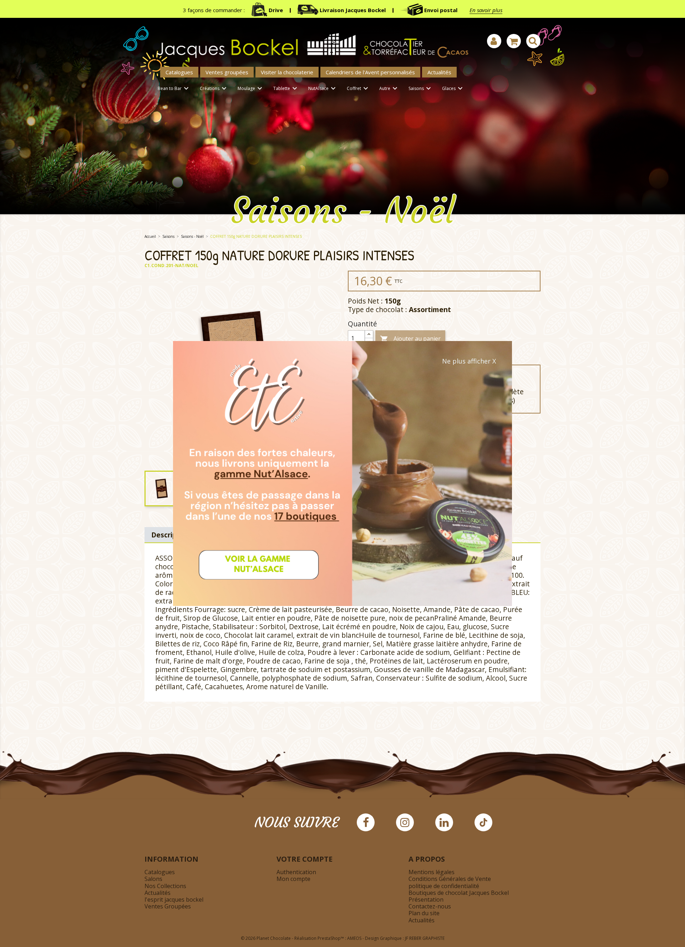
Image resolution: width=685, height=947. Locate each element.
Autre (389, 88)
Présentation (426, 899)
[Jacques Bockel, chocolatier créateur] (308, 41)
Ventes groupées (227, 72)
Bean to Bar (174, 88)
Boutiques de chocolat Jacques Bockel (459, 893)
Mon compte (293, 879)
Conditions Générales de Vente (450, 879)
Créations (214, 88)
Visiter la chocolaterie (287, 72)
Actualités (439, 72)
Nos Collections (165, 886)
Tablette (286, 88)
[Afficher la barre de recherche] (533, 41)
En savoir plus (486, 10)
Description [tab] (170, 535)
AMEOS (354, 938)
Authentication (296, 872)
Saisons (421, 88)
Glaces (453, 88)
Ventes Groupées (167, 906)
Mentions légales (432, 872)
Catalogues (179, 72)
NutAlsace (323, 88)
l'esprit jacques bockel (173, 899)
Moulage (251, 88)
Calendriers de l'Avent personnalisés (370, 72)
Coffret (358, 88)
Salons (153, 879)
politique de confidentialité (444, 886)
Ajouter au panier (410, 339)
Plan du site (424, 913)
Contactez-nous (430, 906)
